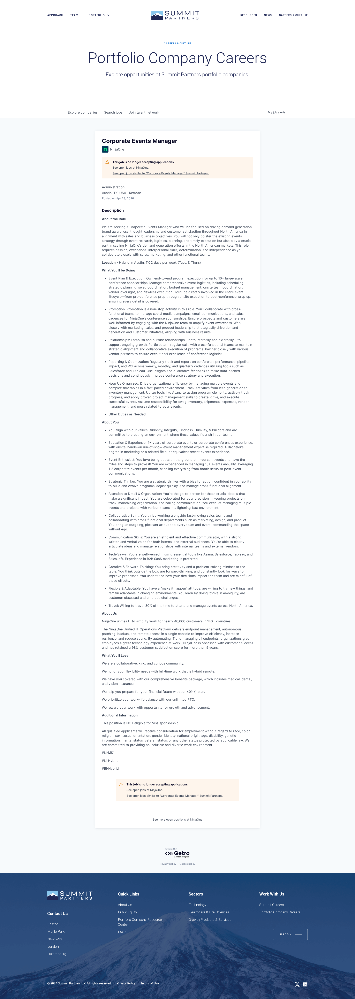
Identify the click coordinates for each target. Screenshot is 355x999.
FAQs (122, 932)
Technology (197, 905)
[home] (175, 15)
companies (83, 112)
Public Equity (127, 912)
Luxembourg (56, 954)
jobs (113, 112)
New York (54, 939)
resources (248, 15)
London (53, 946)
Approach (55, 15)
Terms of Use (150, 983)
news (268, 15)
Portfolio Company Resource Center (140, 921)
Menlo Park (56, 931)
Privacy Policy (126, 983)
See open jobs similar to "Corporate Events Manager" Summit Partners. (161, 173)
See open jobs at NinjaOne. (131, 167)
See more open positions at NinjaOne (177, 819)
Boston (53, 924)
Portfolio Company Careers (279, 912)
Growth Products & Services (210, 919)
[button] (97, 15)
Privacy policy (168, 863)
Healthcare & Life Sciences (209, 912)
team (74, 15)
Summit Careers (271, 905)
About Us (125, 905)
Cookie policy (187, 863)
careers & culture (293, 15)
